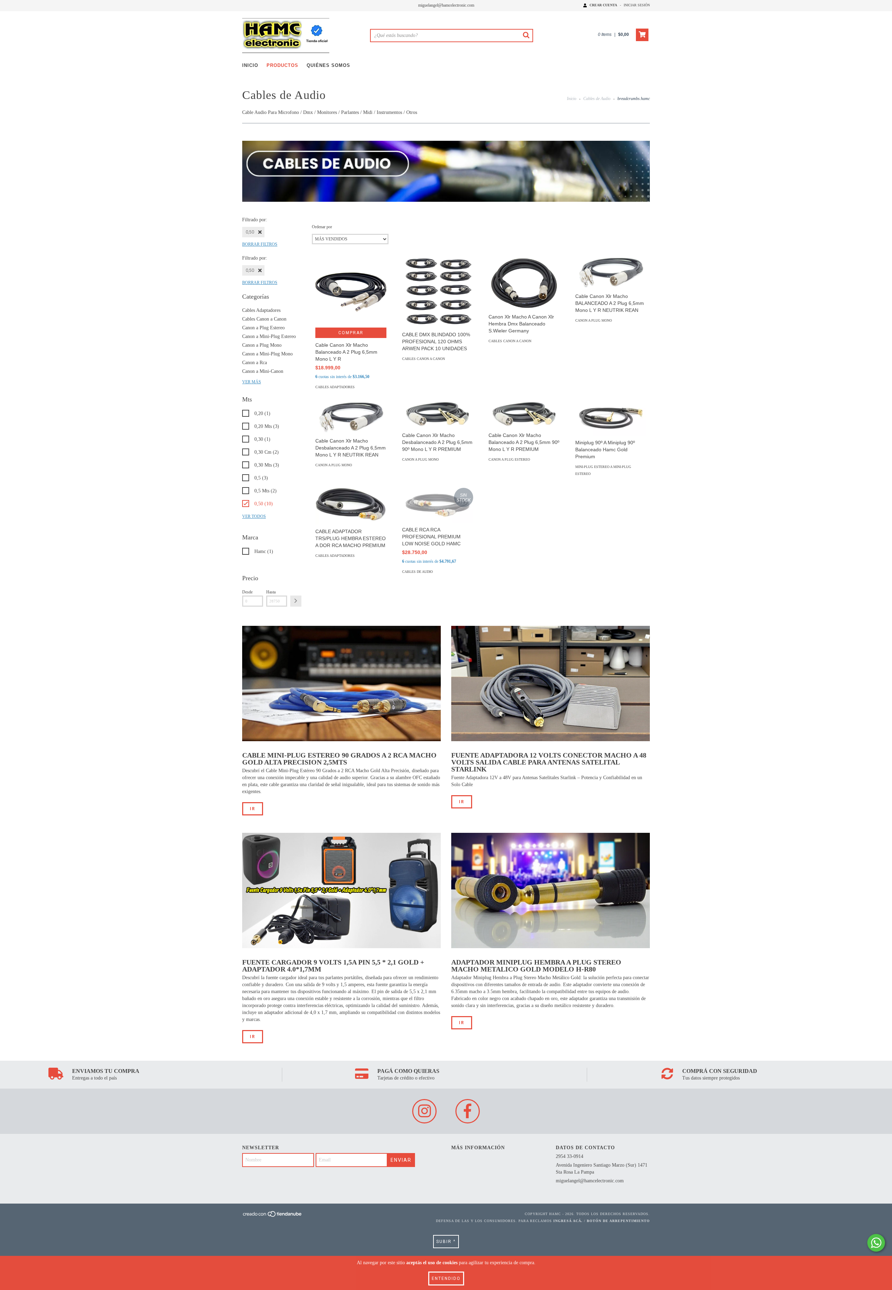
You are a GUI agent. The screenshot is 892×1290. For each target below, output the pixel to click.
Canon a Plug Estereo (263, 327)
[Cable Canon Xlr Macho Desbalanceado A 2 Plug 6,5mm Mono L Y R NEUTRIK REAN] (350, 417)
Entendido (446, 1278)
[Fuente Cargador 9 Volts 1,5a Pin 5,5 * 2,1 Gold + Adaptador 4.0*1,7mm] (341, 890)
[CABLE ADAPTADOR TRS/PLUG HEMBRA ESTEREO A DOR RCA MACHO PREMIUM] (350, 506)
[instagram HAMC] (424, 1111)
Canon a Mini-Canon (262, 371)
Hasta (271, 592)
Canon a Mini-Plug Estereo (269, 336)
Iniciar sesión (637, 5)
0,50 (250, 232)
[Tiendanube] (272, 1216)
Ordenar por (322, 226)
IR (252, 808)
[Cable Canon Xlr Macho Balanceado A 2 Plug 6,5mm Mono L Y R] (350, 292)
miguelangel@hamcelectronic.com (446, 5)
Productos (282, 65)
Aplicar (295, 601)
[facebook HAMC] (467, 1111)
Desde (247, 592)
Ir (252, 1036)
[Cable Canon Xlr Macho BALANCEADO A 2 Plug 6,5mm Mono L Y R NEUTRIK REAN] (610, 272)
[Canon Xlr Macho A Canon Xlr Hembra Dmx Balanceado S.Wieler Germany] (524, 283)
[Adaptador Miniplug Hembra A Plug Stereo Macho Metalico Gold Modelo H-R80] (550, 890)
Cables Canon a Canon (264, 319)
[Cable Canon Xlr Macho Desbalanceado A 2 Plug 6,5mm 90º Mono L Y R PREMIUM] (437, 414)
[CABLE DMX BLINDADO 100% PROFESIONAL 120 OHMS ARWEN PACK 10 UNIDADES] (437, 292)
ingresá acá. (568, 1221)
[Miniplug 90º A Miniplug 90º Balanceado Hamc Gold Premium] (610, 418)
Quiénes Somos (328, 65)
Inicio (250, 65)
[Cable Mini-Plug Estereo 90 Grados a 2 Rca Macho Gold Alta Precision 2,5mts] (341, 683)
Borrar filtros (259, 244)
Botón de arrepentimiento (618, 1221)
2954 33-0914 (569, 1156)
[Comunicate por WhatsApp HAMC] (876, 1243)
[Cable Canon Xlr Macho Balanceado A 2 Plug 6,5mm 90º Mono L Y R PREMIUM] (524, 414)
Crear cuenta (603, 5)
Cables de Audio (596, 98)
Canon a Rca (254, 362)
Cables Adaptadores (261, 310)
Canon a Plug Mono (262, 345)
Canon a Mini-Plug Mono (267, 353)
